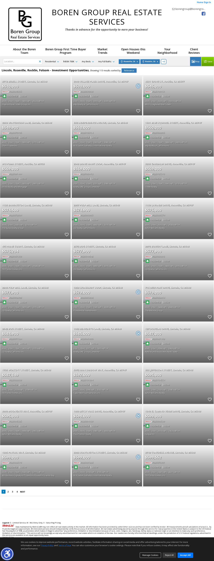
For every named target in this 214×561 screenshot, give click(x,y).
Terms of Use (8, 537)
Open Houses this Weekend (133, 51)
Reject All (169, 555)
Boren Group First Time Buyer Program (65, 51)
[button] (7, 554)
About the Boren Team (24, 51)
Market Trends (102, 51)
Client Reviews (194, 51)
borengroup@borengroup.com (193, 9)
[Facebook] (203, 14)
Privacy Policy (47, 545)
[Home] (25, 24)
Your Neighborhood (167, 51)
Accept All (185, 555)
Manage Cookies (150, 555)
